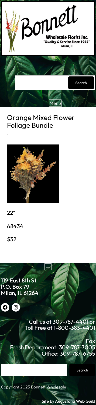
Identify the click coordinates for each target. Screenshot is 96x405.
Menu (55, 103)
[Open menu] (48, 266)
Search (81, 82)
